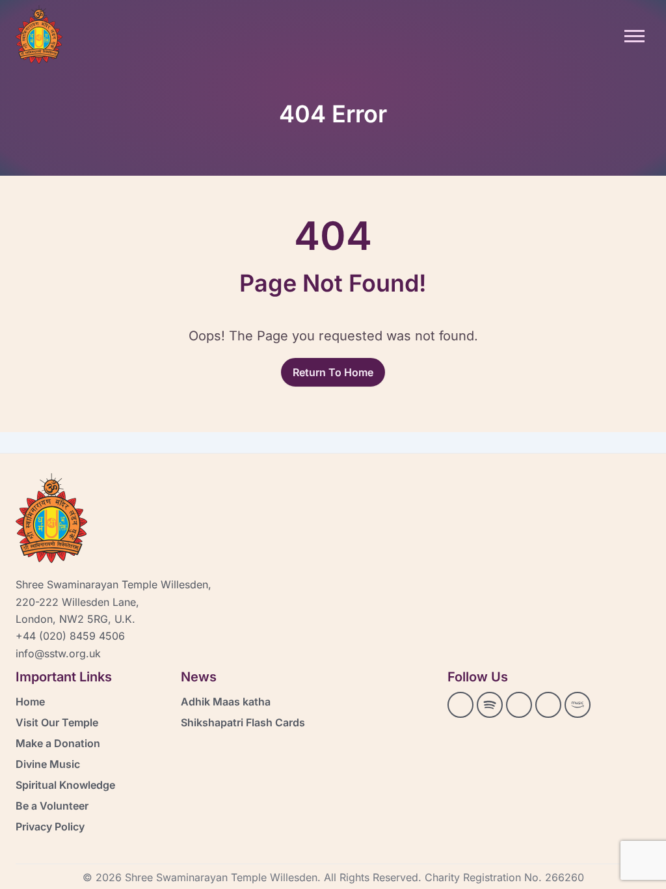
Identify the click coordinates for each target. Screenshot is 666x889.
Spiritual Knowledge (65, 784)
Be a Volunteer (52, 805)
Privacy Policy (50, 826)
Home (30, 701)
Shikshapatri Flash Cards (243, 722)
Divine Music (48, 764)
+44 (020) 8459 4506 (70, 635)
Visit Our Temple (57, 722)
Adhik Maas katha (226, 701)
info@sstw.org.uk (58, 653)
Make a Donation (58, 743)
